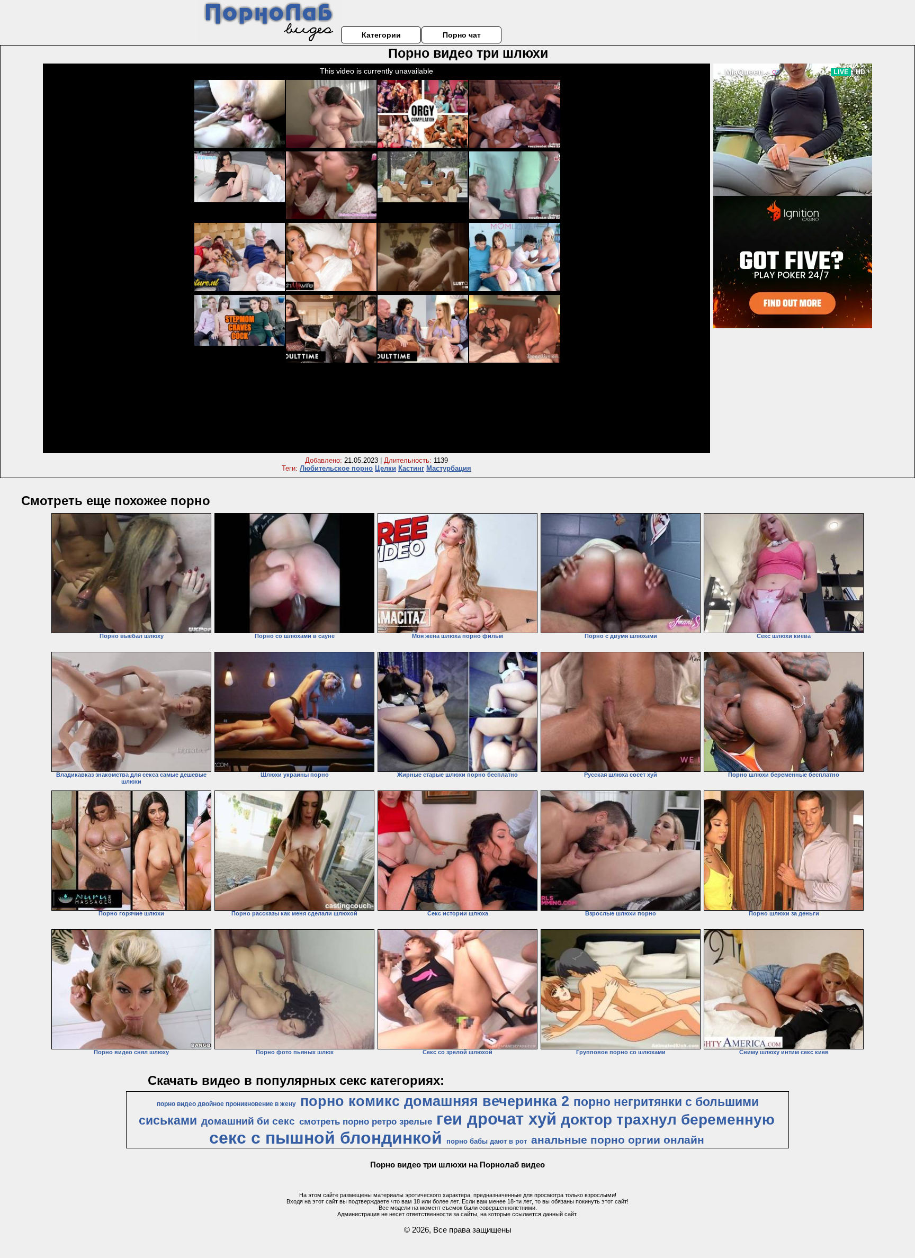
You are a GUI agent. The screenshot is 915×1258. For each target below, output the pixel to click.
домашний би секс (248, 1121)
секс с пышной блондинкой (325, 1137)
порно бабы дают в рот (486, 1141)
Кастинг (411, 468)
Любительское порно (336, 468)
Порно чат (462, 35)
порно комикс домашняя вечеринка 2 (434, 1101)
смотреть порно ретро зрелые (365, 1121)
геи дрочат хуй (496, 1119)
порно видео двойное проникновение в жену (226, 1104)
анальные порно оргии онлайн (617, 1140)
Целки (385, 468)
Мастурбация (448, 468)
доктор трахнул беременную (668, 1119)
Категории (381, 35)
